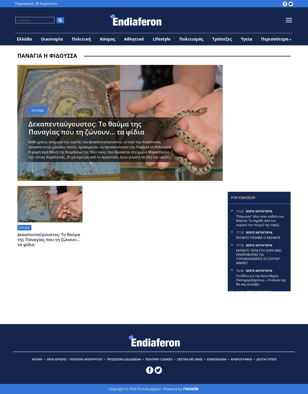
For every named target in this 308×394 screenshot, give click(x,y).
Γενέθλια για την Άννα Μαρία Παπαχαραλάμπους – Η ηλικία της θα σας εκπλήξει (261, 280)
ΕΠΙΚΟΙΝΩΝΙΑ (216, 359)
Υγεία (246, 39)
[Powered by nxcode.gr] (191, 389)
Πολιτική (81, 39)
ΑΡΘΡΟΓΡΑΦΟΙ (241, 359)
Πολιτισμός (191, 39)
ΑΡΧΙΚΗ (37, 359)
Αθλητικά (134, 39)
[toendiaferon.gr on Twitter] (291, 3)
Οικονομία (52, 39)
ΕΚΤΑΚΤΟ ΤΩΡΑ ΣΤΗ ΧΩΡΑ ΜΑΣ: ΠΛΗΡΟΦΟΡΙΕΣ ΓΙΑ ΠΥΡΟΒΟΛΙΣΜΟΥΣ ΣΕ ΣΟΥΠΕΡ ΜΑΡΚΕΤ (259, 256)
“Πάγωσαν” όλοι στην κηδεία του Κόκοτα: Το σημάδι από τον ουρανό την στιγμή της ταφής (260, 220)
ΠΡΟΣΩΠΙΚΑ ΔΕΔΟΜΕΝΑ (124, 359)
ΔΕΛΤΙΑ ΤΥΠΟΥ (266, 359)
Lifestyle (162, 39)
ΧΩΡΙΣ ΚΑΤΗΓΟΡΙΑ (259, 211)
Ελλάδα (24, 39)
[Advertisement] (259, 91)
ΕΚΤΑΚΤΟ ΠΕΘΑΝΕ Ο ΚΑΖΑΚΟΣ (258, 237)
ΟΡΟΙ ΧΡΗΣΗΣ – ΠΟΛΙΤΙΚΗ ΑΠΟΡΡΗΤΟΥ (74, 359)
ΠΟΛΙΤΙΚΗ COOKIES (159, 359)
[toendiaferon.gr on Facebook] (285, 3)
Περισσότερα (275, 39)
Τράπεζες (222, 39)
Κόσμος (107, 39)
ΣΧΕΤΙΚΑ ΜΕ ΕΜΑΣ (190, 359)
